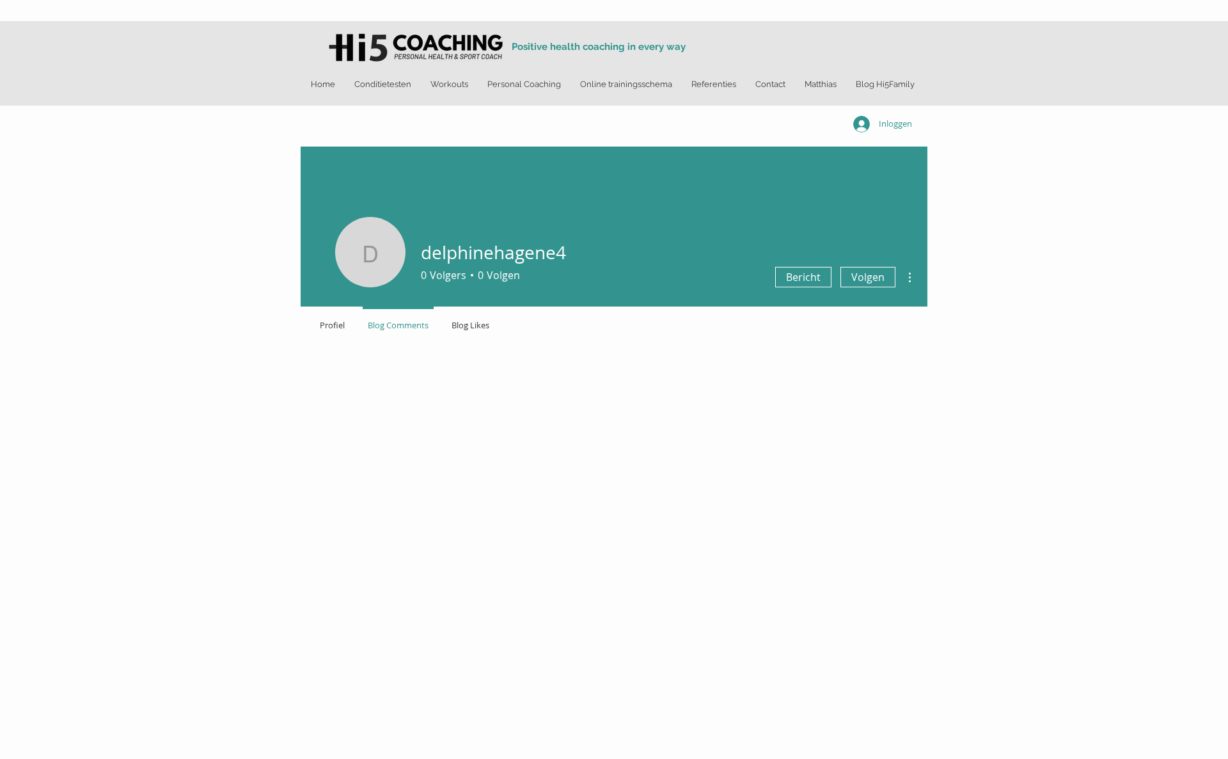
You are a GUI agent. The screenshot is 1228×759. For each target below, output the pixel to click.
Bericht (803, 277)
